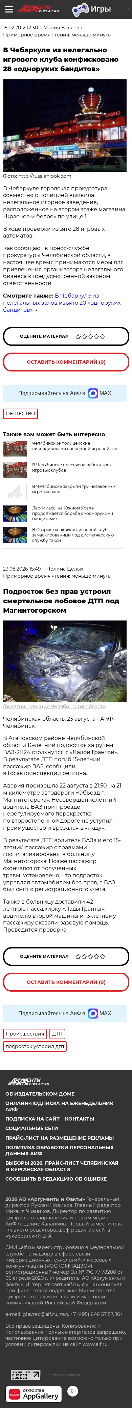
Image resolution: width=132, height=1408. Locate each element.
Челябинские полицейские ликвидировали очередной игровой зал (74, 446)
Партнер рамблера (64, 1375)
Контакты (79, 1119)
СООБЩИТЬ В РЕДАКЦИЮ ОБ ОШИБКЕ (56, 1179)
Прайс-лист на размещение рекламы (59, 1138)
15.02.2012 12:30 (20, 28)
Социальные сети (31, 1128)
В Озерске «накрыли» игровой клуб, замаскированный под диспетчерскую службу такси (73, 535)
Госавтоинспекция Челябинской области (54, 706)
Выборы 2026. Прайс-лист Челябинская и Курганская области (61, 1166)
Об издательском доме (39, 1094)
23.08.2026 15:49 (22, 569)
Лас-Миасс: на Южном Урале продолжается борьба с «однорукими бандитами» (72, 513)
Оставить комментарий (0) (66, 362)
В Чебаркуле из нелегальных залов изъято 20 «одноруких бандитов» (61, 303)
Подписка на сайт (32, 1119)
